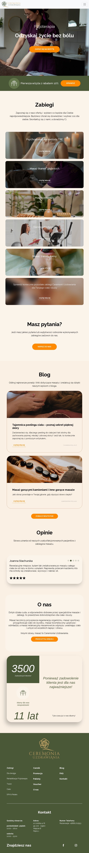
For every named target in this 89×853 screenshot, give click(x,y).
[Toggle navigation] (85, 4)
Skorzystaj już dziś (45, 53)
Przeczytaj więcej (44, 644)
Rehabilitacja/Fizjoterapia (17, 784)
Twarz (9, 789)
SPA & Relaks (12, 800)
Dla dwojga (11, 778)
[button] (68, 560)
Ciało (9, 794)
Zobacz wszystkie (45, 516)
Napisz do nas (44, 347)
